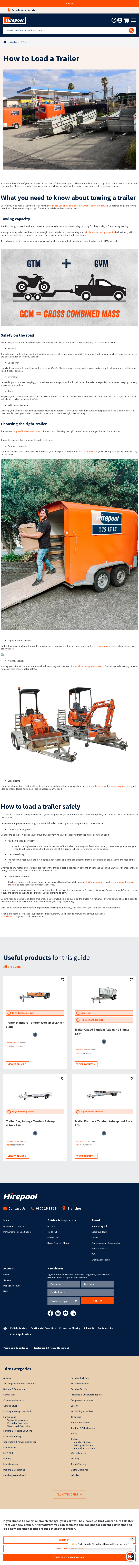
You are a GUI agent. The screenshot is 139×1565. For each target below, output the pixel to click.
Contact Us (16, 1208)
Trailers (74, 1439)
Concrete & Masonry (13, 1400)
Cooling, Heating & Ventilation (18, 1411)
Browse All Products (13, 1226)
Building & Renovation (14, 1389)
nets (14, 884)
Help (5, 1291)
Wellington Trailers (83, 1445)
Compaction (9, 1394)
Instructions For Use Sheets (17, 1231)
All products (12, 966)
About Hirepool (99, 1226)
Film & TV (89, 1328)
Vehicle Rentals (18, 1328)
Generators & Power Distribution (19, 1441)
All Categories (67, 1494)
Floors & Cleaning (12, 1436)
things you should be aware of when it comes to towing (80, 205)
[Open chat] (130, 1557)
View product (16, 1064)
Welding (75, 1458)
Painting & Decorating (14, 1469)
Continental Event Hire (43, 1328)
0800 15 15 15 (46, 1208)
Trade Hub (52, 1231)
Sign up (7, 1280)
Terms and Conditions (15, 1347)
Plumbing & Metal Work (15, 1475)
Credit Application (101, 1259)
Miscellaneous (10, 1464)
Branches (74, 1208)
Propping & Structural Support (86, 1394)
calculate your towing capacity (99, 232)
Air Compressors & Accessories (19, 1383)
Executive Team (99, 1231)
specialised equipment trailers (88, 666)
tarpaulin (121, 786)
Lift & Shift (8, 1453)
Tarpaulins (76, 1416)
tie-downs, (119, 881)
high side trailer (101, 645)
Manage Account (11, 1285)
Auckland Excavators (17, 1419)
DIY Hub (51, 1226)
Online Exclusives (79, 1469)
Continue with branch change (70, 1557)
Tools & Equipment (80, 1422)
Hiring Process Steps (58, 1242)
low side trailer (96, 786)
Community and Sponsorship (106, 1242)
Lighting (7, 1458)
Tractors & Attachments (83, 1428)
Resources (52, 1237)
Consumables (10, 1405)
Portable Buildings (80, 1377)
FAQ (94, 1254)
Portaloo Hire (105, 1328)
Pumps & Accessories (82, 1400)
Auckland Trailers (82, 1442)
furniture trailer (86, 451)
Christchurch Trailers (84, 1448)
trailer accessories (96, 881)
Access (7, 1377)
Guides (13, 42)
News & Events (99, 1248)
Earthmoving (9, 1416)
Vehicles (75, 1475)
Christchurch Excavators (19, 1426)
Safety (74, 1405)
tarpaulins (130, 881)
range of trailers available (26, 431)
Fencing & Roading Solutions (17, 1430)
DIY (22, 42)
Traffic (74, 1433)
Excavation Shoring (70, 1328)
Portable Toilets (79, 1389)
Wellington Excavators (18, 1422)
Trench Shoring (78, 1464)
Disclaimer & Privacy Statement (51, 1347)
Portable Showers (80, 1383)
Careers (96, 1237)
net (112, 786)
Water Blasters (78, 1453)
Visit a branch (7, 916)
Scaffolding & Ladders (82, 1411)
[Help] (113, 20)
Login (6, 1274)
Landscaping (9, 1447)
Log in (69, 3)
